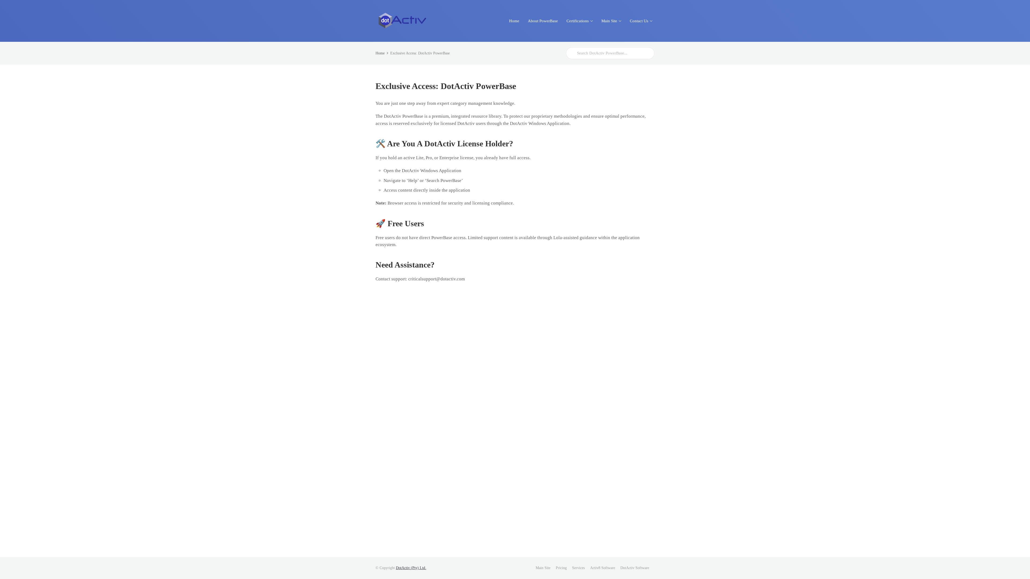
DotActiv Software (634, 568)
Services (578, 568)
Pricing (561, 568)
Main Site (543, 568)
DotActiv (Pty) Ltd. (411, 568)
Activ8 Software (602, 568)
